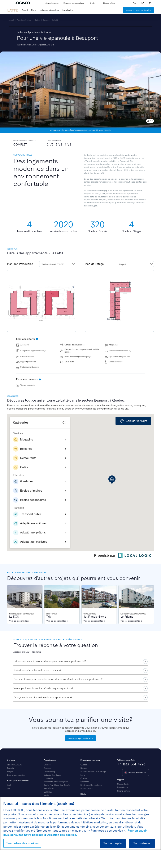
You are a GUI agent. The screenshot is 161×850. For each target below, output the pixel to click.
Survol (25, 10)
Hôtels (92, 3)
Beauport (46, 20)
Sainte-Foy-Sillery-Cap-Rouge (57, 785)
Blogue (10, 771)
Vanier (46, 795)
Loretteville (48, 778)
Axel (9, 785)
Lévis (82, 775)
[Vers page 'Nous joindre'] (134, 3)
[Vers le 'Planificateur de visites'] (150, 3)
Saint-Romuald (86, 788)
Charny (83, 778)
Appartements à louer (24, 20)
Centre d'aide (109, 3)
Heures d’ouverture (137, 772)
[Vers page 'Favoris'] (142, 3)
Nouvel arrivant (123, 791)
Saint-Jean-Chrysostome (91, 785)
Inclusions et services (49, 10)
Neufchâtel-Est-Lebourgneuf (56, 782)
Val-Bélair (48, 792)
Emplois (10, 768)
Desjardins (84, 782)
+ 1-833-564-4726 (131, 764)
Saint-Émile (48, 788)
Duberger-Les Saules (52, 775)
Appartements (51, 3)
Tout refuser (141, 843)
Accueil (11, 20)
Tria (8, 788)
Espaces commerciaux (74, 3)
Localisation (67, 10)
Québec (37, 20)
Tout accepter (113, 843)
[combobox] (57, 264)
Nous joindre (122, 787)
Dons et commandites (16, 775)
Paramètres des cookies (22, 843)
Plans (33, 10)
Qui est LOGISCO (14, 765)
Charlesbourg (49, 771)
